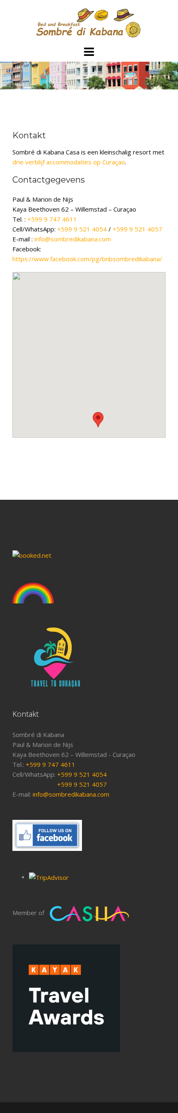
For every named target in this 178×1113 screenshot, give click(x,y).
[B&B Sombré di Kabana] (89, 22)
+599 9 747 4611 (52, 219)
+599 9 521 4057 (137, 229)
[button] (98, 420)
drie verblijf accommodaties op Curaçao (68, 162)
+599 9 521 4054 (82, 229)
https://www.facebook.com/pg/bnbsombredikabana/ (87, 259)
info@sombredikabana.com (72, 239)
